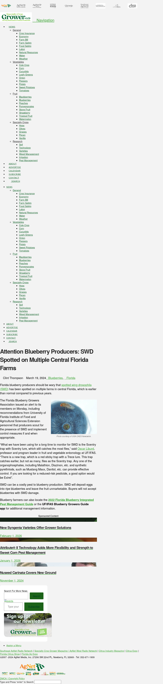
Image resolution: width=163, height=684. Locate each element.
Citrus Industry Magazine (111, 650)
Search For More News (15, 590)
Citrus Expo (132, 650)
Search (36, 596)
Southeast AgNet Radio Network (16, 650)
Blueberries (55, 378)
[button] (43, 20)
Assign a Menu (13, 645)
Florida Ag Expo (30, 654)
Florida (71, 378)
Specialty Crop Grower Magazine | (52, 650)
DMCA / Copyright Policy (12, 678)
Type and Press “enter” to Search (17, 682)
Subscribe (34, 606)
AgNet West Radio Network (83, 650)
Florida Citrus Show (10, 654)
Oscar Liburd (86, 448)
